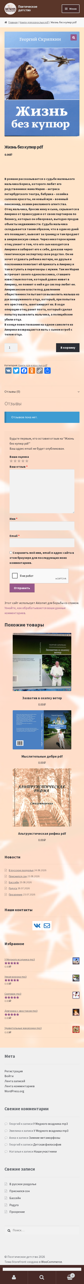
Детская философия (47, 1144)
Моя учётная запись (14, 1277)
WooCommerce (51, 1262)
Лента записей (14, 1081)
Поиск (42, 1277)
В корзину (68, 347)
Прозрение (15, 894)
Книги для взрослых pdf (34, 22)
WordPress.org (14, 1091)
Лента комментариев (19, 1086)
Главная (13, 22)
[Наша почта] (47, 925)
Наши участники (45, 1151)
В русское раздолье (21, 870)
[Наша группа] (37, 925)
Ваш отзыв (19, 466)
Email (15, 536)
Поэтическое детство (27, 8)
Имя (13, 519)
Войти (8, 1076)
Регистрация (13, 1071)
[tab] (42, 391)
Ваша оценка (19, 457)
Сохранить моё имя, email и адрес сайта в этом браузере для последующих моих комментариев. (42, 558)
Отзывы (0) (12, 391)
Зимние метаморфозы (44, 1138)
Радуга (13, 888)
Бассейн (14, 882)
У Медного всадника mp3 (50, 1124)
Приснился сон (18, 876)
